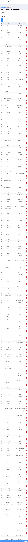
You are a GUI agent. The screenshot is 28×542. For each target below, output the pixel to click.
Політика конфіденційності (19, 539)
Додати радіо (6, 539)
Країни (12, 539)
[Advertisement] (14, 5)
